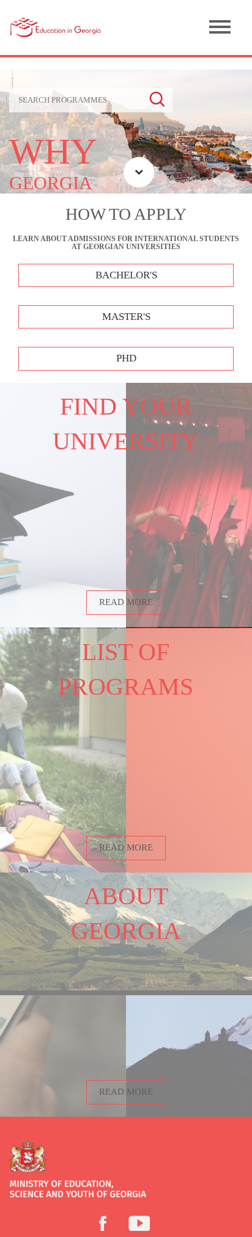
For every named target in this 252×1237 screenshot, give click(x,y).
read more (126, 602)
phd (126, 358)
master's (126, 316)
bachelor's (126, 275)
